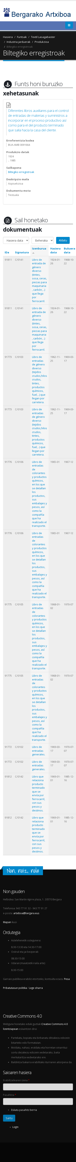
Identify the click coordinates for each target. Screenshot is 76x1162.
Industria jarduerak (18, 42)
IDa (7, 252)
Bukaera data (69, 250)
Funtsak (22, 37)
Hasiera (8, 37)
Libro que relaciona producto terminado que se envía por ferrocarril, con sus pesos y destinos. (38, 793)
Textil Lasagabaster (43, 37)
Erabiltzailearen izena (16, 1080)
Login (15, 1127)
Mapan (7, 922)
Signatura (22, 252)
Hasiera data (55, 250)
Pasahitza (9, 1094)
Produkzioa (42, 42)
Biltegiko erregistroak (20, 47)
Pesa (67, 979)
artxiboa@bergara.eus (26, 913)
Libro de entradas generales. (38, 750)
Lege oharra (36, 987)
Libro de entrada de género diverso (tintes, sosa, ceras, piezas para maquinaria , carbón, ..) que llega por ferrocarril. (39, 280)
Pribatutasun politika (15, 987)
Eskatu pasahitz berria (24, 1109)
